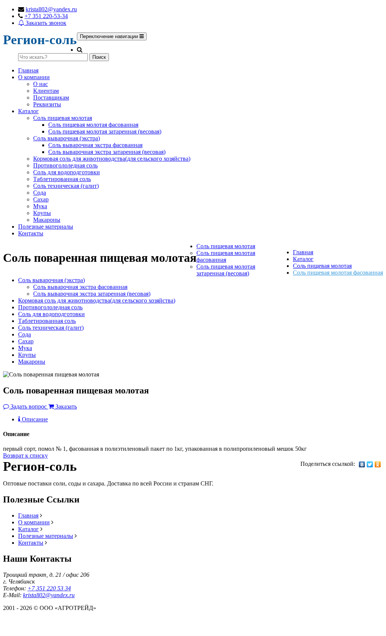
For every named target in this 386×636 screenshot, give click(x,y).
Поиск (99, 57)
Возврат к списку (25, 455)
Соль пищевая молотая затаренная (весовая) (104, 131)
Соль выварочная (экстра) (66, 138)
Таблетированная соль (62, 179)
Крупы (42, 213)
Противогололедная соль (65, 165)
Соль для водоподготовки (66, 172)
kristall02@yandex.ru (51, 9)
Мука (40, 206)
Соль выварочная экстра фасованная (95, 145)
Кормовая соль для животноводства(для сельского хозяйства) (111, 158)
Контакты (30, 233)
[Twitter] (370, 464)
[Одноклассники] (378, 464)
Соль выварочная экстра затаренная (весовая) (106, 152)
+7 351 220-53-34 (46, 16)
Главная (28, 70)
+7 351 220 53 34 (49, 588)
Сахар (41, 199)
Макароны (46, 220)
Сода (39, 192)
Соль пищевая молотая (62, 118)
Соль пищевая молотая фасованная (93, 124)
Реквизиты (47, 104)
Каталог (28, 111)
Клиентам (46, 91)
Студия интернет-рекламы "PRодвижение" (58, 625)
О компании (34, 77)
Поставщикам (51, 97)
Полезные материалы (45, 226)
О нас (40, 84)
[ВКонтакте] (362, 464)
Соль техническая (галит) (66, 186)
